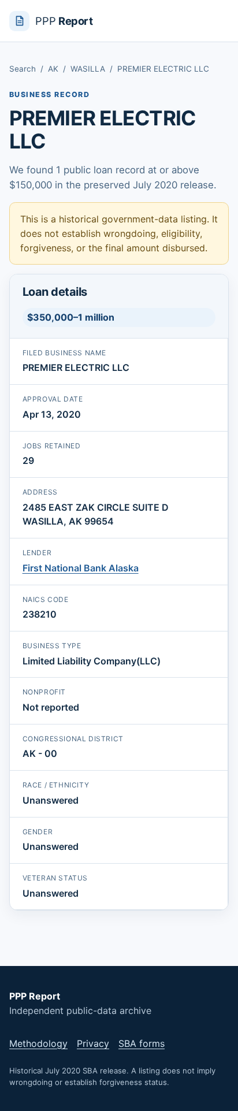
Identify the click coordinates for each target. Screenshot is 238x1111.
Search (22, 68)
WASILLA (87, 68)
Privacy (93, 1043)
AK (53, 68)
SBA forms (141, 1043)
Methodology (38, 1043)
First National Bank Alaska (81, 568)
